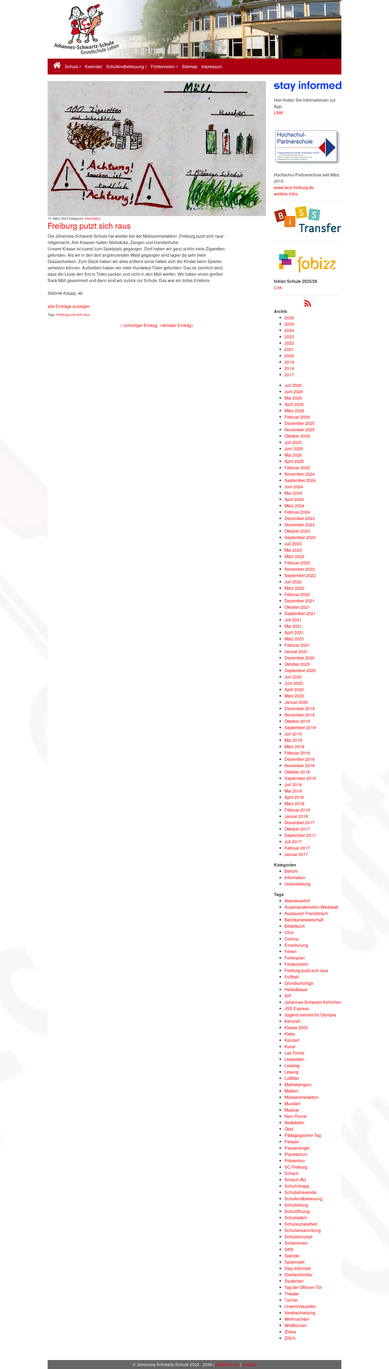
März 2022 (294, 588)
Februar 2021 (297, 645)
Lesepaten (294, 1059)
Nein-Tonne (295, 1116)
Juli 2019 (293, 734)
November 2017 (299, 822)
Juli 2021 (293, 620)
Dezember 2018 (299, 759)
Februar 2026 (297, 417)
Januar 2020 (296, 702)
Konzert (291, 1040)
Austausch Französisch (306, 913)
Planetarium (295, 1154)
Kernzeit (292, 1021)
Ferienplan (294, 958)
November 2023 (299, 525)
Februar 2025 (297, 468)
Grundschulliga (298, 983)
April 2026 (294, 404)
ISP (287, 996)
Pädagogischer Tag (302, 1135)
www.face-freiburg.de (294, 187)
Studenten (294, 1281)
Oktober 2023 (297, 531)
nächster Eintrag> (176, 325)
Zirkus (290, 1332)
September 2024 (300, 480)
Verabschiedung (299, 1313)
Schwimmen (296, 1243)
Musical (291, 1110)
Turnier (291, 1300)
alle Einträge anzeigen (69, 306)
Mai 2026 (293, 398)
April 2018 (294, 797)
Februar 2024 (297, 512)
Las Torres (294, 1053)
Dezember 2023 (299, 518)
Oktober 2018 (297, 772)
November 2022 (299, 569)
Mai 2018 (293, 791)
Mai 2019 (293, 740)
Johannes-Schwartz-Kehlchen (312, 1002)
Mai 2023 (293, 550)
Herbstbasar (295, 989)
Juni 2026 (293, 391)
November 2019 (299, 715)
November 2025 (299, 429)
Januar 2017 (296, 854)
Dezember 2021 (299, 601)
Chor (289, 932)
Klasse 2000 (296, 1027)
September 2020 (300, 670)
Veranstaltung (297, 884)
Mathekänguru (297, 1084)
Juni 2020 (293, 683)
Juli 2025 (293, 442)
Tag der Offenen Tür (303, 1287)
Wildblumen (295, 1325)
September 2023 (300, 537)
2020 (289, 356)
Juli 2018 (293, 784)
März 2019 (294, 746)
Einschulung (296, 945)
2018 (289, 368)
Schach (291, 1173)
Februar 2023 (297, 563)
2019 (289, 362)
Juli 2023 (293, 544)
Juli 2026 (293, 385)
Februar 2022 (297, 594)
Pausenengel (297, 1148)
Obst (288, 1129)
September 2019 (300, 727)
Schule (71, 66)
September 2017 (300, 835)
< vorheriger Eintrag (138, 325)
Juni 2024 (293, 487)
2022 (289, 343)
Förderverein (163, 66)
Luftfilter (291, 1078)
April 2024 (294, 499)
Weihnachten (296, 1319)
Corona (291, 939)
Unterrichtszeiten (300, 1306)
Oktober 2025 (297, 436)
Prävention (294, 1160)
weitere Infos (286, 194)
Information (93, 218)
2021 (289, 349)
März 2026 (294, 410)
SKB (288, 1249)
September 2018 (300, 778)
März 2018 (294, 803)
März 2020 (294, 696)
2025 (289, 324)
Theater (291, 1294)
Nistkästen (294, 1122)
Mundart (292, 1103)
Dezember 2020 (299, 658)
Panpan (291, 1141)
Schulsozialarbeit (300, 1224)
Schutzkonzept (298, 1237)
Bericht (291, 871)
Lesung (291, 1072)
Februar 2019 (297, 753)
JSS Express (296, 1008)
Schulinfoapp (296, 1186)
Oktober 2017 (297, 829)
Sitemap (189, 66)
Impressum (211, 66)
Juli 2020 (293, 677)
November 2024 (299, 474)
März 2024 (294, 506)
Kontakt (249, 1364)
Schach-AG (295, 1179)
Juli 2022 (293, 582)
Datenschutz (227, 1364)
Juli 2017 (293, 841)
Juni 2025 (293, 449)
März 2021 (294, 639)
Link (278, 287)
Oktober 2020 (297, 664)
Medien (291, 1091)
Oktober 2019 (297, 721)
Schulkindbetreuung (125, 66)
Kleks (289, 1034)
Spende (291, 1256)
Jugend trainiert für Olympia (310, 1015)
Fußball (291, 977)
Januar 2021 (296, 651)
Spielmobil (294, 1262)
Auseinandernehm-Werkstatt (311, 907)
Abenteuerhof (297, 901)
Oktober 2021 (297, 607)
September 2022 (300, 575)
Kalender (93, 66)
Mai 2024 (293, 493)
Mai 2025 (293, 455)
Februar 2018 (297, 810)
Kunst (289, 1046)
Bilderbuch (294, 926)
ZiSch (290, 1338)
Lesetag (292, 1065)
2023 (289, 337)
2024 (289, 330)
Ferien (290, 951)
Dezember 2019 (299, 708)
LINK (278, 113)
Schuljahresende (300, 1192)
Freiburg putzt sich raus (89, 225)
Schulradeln (295, 1218)
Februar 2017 (297, 848)
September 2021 (300, 613)
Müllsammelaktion (301, 1097)
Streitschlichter (298, 1275)
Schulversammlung (302, 1230)
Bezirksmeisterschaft (303, 920)
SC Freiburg (295, 1167)
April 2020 (294, 689)
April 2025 (294, 461)
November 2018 (299, 765)
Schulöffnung (297, 1211)
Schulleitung (296, 1205)
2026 (289, 318)
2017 (289, 375)
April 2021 (294, 632)
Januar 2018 (296, 816)
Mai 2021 (293, 626)
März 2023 (294, 556)
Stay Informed (297, 1268)
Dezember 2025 (299, 423)
